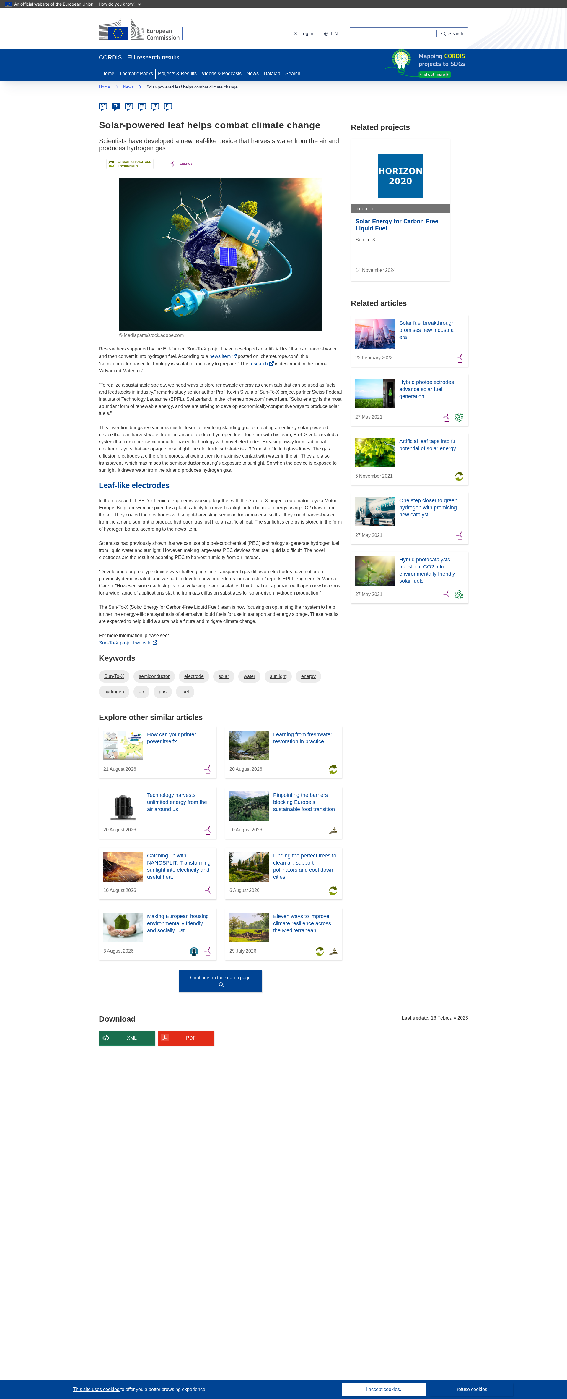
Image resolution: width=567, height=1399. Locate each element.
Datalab (272, 73)
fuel (185, 691)
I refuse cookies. (471, 1389)
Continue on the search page (220, 977)
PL (168, 106)
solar (224, 676)
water (249, 676)
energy (308, 676)
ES (129, 106)
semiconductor (154, 676)
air (141, 691)
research (260, 363)
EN (116, 106)
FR (142, 106)
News (253, 73)
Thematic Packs (136, 73)
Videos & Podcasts (222, 73)
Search (292, 73)
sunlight (278, 676)
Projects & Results (177, 73)
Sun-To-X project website (127, 642)
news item (221, 356)
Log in (306, 33)
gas (163, 691)
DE (103, 106)
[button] (331, 33)
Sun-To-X (114, 676)
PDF (191, 1038)
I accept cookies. (383, 1389)
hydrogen (114, 691)
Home (108, 73)
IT (155, 106)
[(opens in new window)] (146, 29)
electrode (194, 676)
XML (132, 1038)
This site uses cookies (96, 1389)
